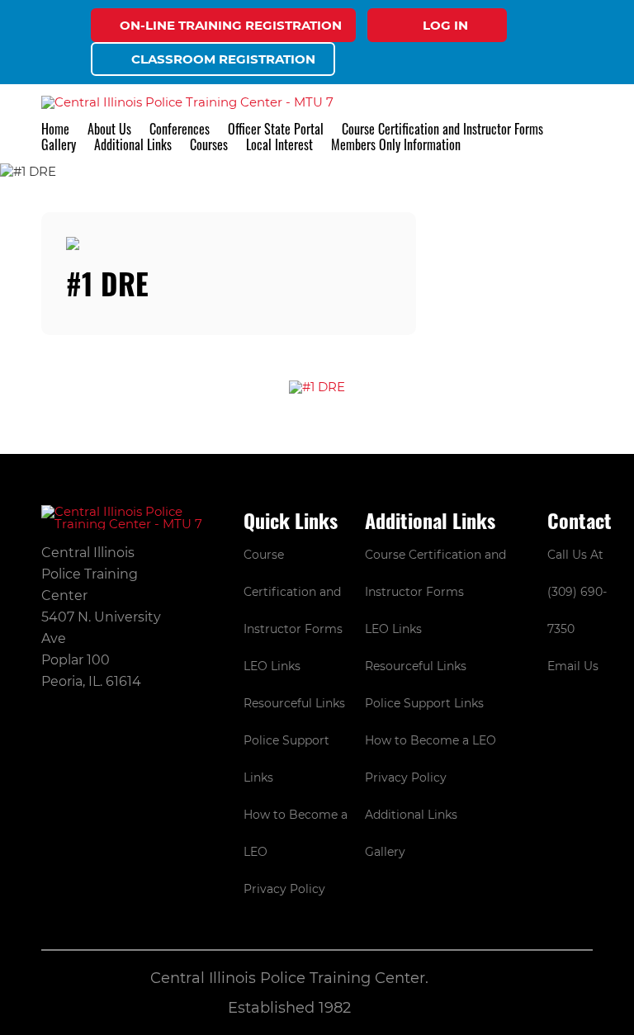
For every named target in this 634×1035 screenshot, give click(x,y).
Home (55, 129)
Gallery (58, 144)
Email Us (573, 666)
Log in (445, 25)
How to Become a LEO (430, 740)
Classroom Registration (223, 59)
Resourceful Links (294, 703)
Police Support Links (424, 703)
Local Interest (279, 144)
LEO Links (272, 666)
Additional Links (411, 814)
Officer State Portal (276, 129)
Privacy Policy (284, 888)
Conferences (179, 129)
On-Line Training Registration (231, 25)
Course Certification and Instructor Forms (442, 129)
